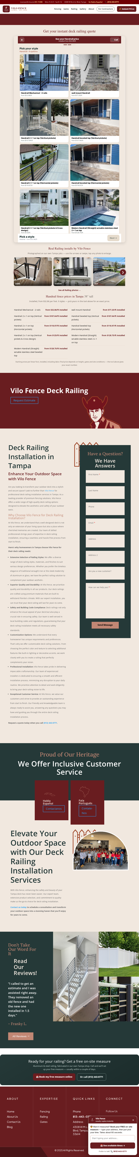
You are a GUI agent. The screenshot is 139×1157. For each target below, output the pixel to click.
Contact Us (13, 1121)
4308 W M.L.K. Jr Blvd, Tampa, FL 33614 (82, 1130)
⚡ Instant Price (126, 9)
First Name (94, 474)
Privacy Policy (25, 1150)
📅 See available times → (112, 1145)
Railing (74, 9)
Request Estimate (24, 400)
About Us (12, 1116)
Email (92, 522)
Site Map (11, 1150)
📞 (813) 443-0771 (112, 2)
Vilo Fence (49, 490)
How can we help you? (99, 587)
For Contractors (105, 9)
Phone (91, 506)
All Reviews (19, 1036)
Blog (10, 1126)
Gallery (83, 9)
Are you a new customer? (100, 571)
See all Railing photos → (69, 290)
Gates (66, 9)
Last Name (93, 490)
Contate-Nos (87, 811)
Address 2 (93, 555)
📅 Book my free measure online (54, 1076)
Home (10, 1111)
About (91, 9)
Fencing (57, 9)
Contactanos (54, 808)
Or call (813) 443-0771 (91, 1076)
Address (92, 539)
